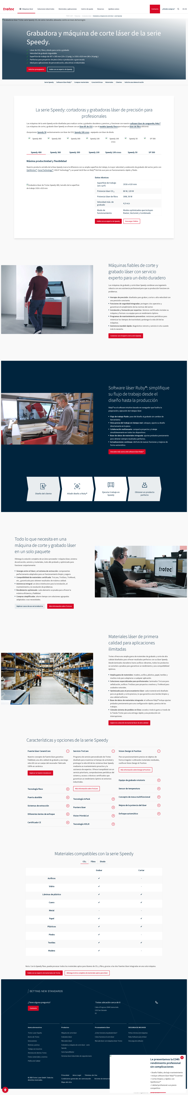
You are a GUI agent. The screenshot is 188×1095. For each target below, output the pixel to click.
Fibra (93, 861)
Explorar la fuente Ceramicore (40, 773)
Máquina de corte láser (69, 1033)
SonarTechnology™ (45, 170)
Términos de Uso (91, 1075)
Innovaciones (32, 1041)
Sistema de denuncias (102, 1079)
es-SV (185, 9)
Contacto (154, 9)
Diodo (102, 861)
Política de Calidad (34, 1061)
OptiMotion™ (32, 170)
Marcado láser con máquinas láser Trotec (108, 1041)
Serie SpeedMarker (67, 1052)
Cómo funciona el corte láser (104, 1037)
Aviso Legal (77, 1075)
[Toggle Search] (178, 9)
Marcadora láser (66, 1041)
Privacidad (65, 1075)
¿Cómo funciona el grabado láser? (106, 1033)
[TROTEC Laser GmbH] (8, 9)
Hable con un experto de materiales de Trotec (44, 973)
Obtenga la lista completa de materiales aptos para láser (87, 973)
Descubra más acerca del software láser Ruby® (127, 452)
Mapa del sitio (66, 1082)
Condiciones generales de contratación (76, 1079)
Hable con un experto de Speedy (60, 69)
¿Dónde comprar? (168, 9)
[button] (5, 1090)
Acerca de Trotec (33, 1037)
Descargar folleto (131, 221)
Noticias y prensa (33, 1045)
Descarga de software (135, 1041)
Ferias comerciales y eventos (37, 1057)
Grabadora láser (66, 1037)
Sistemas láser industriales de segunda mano (76, 1056)
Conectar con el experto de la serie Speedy (125, 336)
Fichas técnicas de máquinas (138, 1033)
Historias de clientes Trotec (37, 1053)
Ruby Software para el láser (137, 1037)
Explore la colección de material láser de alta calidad (129, 723)
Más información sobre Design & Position (135, 770)
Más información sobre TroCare (60, 606)
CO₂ (84, 861)
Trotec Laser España (35, 1033)
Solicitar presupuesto (36, 69)
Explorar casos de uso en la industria (30, 606)
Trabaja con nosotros (35, 1049)
